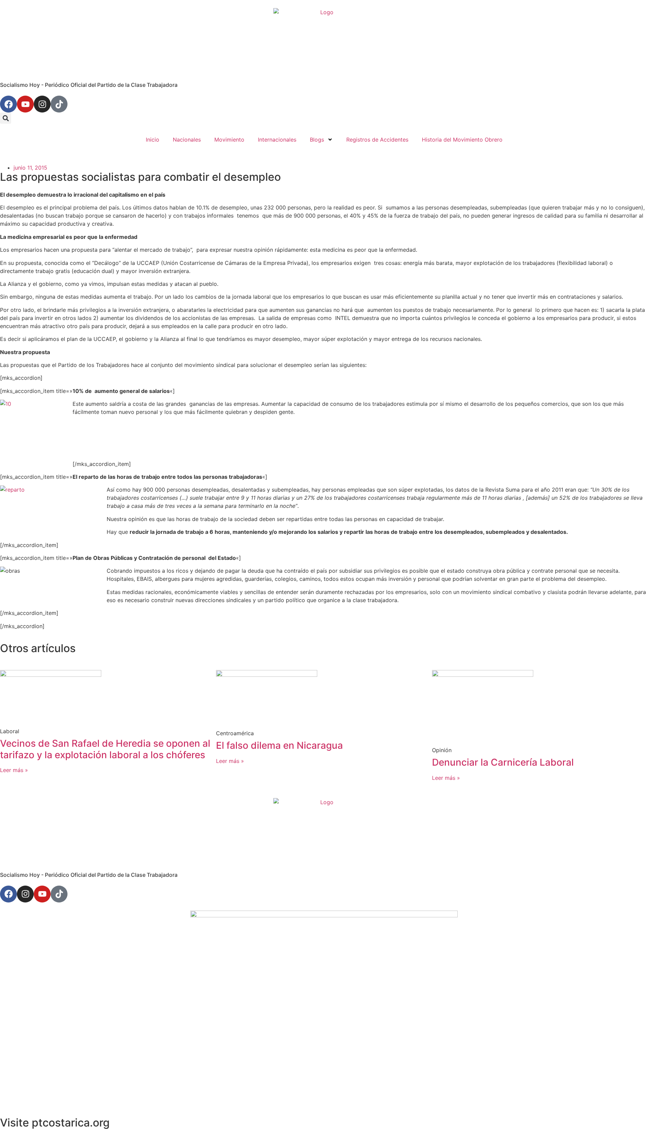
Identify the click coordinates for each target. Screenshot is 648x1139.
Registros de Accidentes (377, 139)
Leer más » (14, 770)
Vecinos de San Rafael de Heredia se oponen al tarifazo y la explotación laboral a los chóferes (105, 749)
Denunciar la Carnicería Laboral (503, 762)
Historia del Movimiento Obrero (462, 139)
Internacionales (277, 139)
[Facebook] (8, 104)
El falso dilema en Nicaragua (279, 745)
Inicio (152, 139)
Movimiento (229, 139)
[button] (5, 118)
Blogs (317, 139)
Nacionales (187, 139)
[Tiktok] (59, 104)
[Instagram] (42, 104)
